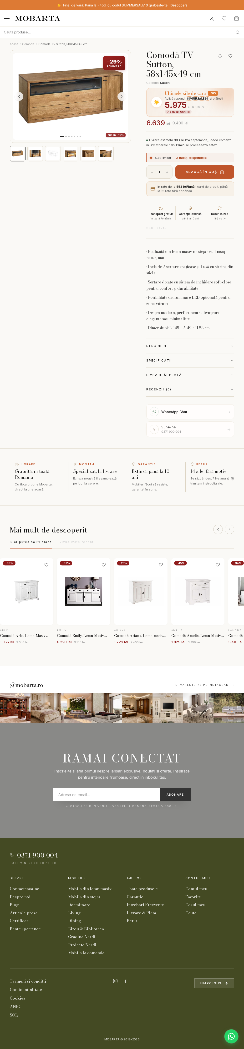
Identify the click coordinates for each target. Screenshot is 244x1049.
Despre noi (20, 897)
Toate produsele (142, 889)
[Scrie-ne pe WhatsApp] (231, 1036)
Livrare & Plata (141, 913)
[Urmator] (229, 529)
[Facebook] (125, 981)
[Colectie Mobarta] (167, 708)
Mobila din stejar (84, 897)
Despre (17, 878)
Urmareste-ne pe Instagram (202, 685)
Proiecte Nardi (82, 945)
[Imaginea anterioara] (19, 96)
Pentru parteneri (26, 929)
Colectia (158, 83)
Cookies (17, 998)
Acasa (14, 44)
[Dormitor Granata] (107, 708)
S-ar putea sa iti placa (31, 542)
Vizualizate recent (77, 542)
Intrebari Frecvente (145, 905)
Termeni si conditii (28, 981)
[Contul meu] (211, 18)
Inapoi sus (211, 983)
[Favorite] (224, 18)
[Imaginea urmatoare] (121, 96)
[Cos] (236, 18)
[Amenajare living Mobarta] (45, 708)
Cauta (190, 913)
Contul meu (197, 878)
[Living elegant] (76, 708)
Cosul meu (195, 905)
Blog (14, 905)
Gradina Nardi (81, 937)
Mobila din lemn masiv (90, 889)
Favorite (193, 897)
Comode (28, 44)
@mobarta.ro (26, 685)
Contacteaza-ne (24, 889)
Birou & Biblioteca (86, 929)
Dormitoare (79, 905)
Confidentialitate (26, 989)
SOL (14, 1015)
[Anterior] (218, 529)
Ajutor (134, 878)
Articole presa (23, 913)
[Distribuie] (220, 56)
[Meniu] (7, 18)
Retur (132, 921)
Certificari (20, 921)
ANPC (15, 1006)
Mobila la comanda (86, 953)
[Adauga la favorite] (230, 56)
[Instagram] (115, 981)
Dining (74, 921)
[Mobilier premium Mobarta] (137, 708)
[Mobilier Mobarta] (15, 708)
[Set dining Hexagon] (198, 708)
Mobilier (77, 878)
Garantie (135, 897)
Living (74, 913)
